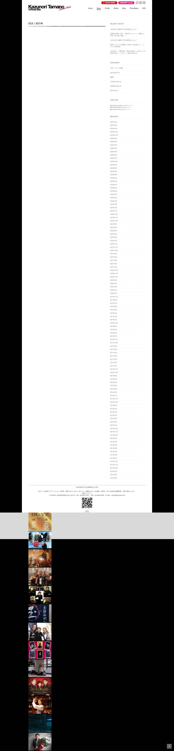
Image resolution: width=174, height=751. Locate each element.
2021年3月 (113, 264)
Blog (124, 8)
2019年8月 (113, 300)
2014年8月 (113, 442)
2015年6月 (113, 412)
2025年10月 (114, 135)
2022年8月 (113, 224)
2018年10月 (114, 323)
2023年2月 (113, 207)
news (112, 77)
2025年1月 (113, 158)
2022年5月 (113, 231)
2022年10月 (114, 221)
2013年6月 (113, 478)
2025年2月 (113, 155)
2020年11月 (114, 273)
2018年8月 (113, 326)
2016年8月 (113, 376)
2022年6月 (113, 227)
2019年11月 (114, 297)
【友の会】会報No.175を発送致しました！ (123, 29)
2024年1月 (113, 184)
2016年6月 (113, 382)
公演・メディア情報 (116, 68)
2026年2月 (113, 128)
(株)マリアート (50, 491)
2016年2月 (113, 392)
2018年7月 (113, 329)
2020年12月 (114, 270)
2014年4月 (113, 451)
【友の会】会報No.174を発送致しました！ (123, 40)
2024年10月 (114, 161)
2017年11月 (114, 339)
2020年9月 (113, 280)
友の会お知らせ (115, 72)
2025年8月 (113, 142)
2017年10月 (114, 343)
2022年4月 (113, 234)
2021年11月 (114, 247)
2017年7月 (113, 349)
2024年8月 (113, 168)
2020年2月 (113, 290)
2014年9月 (113, 438)
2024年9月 (113, 165)
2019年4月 (113, 310)
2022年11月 (114, 217)
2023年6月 (113, 198)
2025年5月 (113, 148)
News (99, 8)
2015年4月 (113, 418)
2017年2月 (113, 362)
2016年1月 (113, 395)
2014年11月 (114, 432)
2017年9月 (113, 346)
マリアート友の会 (109, 2)
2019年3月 (113, 313)
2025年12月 (114, 132)
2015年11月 (114, 399)
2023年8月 (113, 191)
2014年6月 (113, 445)
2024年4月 (113, 175)
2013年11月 (114, 465)
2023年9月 (113, 188)
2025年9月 (113, 138)
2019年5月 (113, 306)
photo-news (114, 90)
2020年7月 (113, 283)
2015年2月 (113, 425)
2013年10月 (114, 468)
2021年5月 (113, 257)
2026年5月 (113, 122)
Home (90, 8)
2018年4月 (113, 333)
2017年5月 (113, 353)
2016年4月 (113, 385)
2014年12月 (114, 428)
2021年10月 (114, 250)
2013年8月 (113, 475)
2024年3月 (113, 178)
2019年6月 (113, 303)
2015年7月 (113, 409)
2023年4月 (113, 201)
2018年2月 (113, 336)
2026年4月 (113, 125)
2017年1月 (113, 366)
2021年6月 (113, 254)
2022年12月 (114, 214)
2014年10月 (114, 435)
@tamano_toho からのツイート (120, 109)
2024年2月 (113, 181)
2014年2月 (113, 458)
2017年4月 (113, 356)
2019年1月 (113, 320)
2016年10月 (114, 372)
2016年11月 (114, 369)
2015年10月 (114, 402)
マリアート (126, 2)
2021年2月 (113, 267)
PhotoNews (134, 8)
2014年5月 (113, 448)
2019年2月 (113, 316)
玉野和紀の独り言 (115, 86)
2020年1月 (113, 293)
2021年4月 (113, 260)
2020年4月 (113, 287)
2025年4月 (113, 152)
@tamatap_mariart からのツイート (121, 105)
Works (116, 8)
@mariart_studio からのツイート (120, 107)
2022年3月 (113, 237)
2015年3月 (113, 422)
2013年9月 (113, 471)
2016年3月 (113, 389)
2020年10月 (114, 277)
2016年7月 (113, 379)
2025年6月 (113, 145)
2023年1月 (113, 211)
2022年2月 (113, 240)
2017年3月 (113, 359)
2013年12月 (114, 461)
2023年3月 (113, 204)
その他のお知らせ (115, 81)
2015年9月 (113, 405)
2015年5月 (113, 415)
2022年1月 (113, 244)
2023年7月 (113, 194)
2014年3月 (113, 455)
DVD (144, 8)
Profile (107, 8)
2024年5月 (113, 171)
